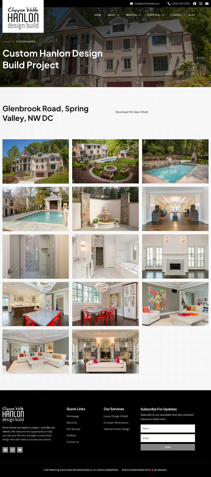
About (112, 15)
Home (97, 15)
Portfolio (153, 15)
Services (131, 15)
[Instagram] (200, 3)
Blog (191, 15)
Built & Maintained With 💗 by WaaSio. (144, 470)
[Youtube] (207, 3)
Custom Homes (25, 41)
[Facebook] (194, 3)
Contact (176, 15)
